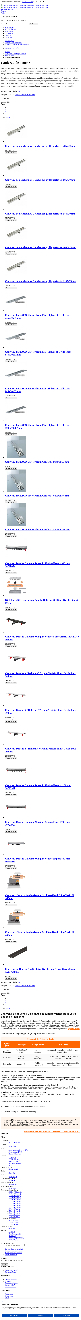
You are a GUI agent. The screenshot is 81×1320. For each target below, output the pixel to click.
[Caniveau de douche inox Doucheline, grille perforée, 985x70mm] (16, 209)
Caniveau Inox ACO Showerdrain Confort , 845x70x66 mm (37, 461)
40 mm (12, 1180)
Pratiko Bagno (15, 1234)
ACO (12, 1232)
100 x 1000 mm (15, 1192)
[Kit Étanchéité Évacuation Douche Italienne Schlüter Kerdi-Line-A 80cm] (16, 595)
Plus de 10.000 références (13, 43)
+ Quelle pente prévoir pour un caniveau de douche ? (24, 1107)
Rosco (12, 1236)
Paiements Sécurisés (11, 48)
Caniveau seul (15, 1152)
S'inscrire (8, 35)
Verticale (13, 1177)
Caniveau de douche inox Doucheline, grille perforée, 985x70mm (40, 213)
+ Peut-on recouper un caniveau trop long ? (20, 1112)
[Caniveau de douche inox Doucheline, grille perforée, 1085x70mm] (16, 243)
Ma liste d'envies (10, 29)
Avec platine (14, 1188)
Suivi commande (10, 1287)
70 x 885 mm (14, 1215)
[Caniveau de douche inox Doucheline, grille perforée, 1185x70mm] (16, 277)
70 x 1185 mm (15, 1209)
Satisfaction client (11, 1255)
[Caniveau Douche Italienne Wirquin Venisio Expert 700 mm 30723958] (16, 817)
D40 (12, 1228)
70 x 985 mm (14, 1217)
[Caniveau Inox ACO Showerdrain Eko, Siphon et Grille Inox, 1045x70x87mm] (16, 421)
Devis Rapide (9, 41)
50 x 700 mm (14, 1205)
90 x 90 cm (14, 1220)
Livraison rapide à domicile (14, 1251)
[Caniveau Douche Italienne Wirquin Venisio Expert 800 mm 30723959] (16, 854)
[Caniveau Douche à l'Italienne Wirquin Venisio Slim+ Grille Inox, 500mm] (16, 705)
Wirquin (13, 1239)
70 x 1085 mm (15, 1207)
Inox (12, 1173)
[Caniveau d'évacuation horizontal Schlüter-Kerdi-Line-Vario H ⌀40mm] (16, 891)
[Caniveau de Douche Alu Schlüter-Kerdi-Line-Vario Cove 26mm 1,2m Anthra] (16, 964)
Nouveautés (9, 1294)
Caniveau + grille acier (18, 1150)
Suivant (7, 117)
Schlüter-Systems (16, 1238)
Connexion (8, 37)
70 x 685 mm (14, 1211)
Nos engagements (11, 1279)
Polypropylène (15, 1163)
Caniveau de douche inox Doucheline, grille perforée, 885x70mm (40, 179)
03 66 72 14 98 (27, 2)
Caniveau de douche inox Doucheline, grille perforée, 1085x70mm (40, 247)
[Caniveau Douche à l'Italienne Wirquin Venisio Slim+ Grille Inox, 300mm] (16, 669)
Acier (12, 1158)
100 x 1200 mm (15, 1194)
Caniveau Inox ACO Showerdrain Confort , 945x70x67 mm (37, 495)
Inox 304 (13, 1161)
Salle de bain (9, 55)
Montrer (3, 102)
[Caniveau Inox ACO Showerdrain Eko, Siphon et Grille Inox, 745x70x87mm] (16, 310)
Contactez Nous (10, 1272)
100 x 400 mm (15, 1196)
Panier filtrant (15, 1154)
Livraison (8, 1281)
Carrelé (12, 1184)
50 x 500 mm (14, 1203)
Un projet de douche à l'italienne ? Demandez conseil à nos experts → (52, 1131)
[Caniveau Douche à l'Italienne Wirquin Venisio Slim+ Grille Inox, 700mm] (16, 744)
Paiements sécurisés (11, 1283)
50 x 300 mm (14, 1201)
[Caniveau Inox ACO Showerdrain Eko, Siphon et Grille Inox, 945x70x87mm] (16, 384)
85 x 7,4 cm (14, 1142)
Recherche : (5, 24)
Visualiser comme (7, 91)
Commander (9, 33)
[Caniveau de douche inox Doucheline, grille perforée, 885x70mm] (16, 175)
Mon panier (9, 31)
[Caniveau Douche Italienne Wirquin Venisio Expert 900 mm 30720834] (16, 559)
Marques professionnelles (13, 1253)
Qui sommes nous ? (11, 1270)
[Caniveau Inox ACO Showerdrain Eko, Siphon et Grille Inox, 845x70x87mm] (16, 347)
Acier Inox (14, 1146)
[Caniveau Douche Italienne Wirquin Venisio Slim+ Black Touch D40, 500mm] (16, 632)
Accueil (7, 52)
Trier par (4, 95)
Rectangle (13, 1169)
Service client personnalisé (14, 1249)
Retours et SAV (10, 1285)
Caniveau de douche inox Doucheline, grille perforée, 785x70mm (40, 146)
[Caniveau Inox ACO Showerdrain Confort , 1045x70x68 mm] (16, 525)
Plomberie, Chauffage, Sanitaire (15, 54)
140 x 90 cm (14, 1224)
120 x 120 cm (15, 1222)
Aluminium (14, 1159)
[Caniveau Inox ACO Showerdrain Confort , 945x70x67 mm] (16, 491)
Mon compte (9, 28)
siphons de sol (74, 1029)
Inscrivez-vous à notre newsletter (12, 1260)
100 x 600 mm (15, 1198)
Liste (19, 91)
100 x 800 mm (15, 1199)
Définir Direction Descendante (25, 95)
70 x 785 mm (14, 1213)
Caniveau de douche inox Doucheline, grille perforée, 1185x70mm (40, 281)
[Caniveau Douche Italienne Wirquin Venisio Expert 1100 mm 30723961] (16, 781)
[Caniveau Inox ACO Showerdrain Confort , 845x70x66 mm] (16, 457)
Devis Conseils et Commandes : (11, 2)
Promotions (9, 1296)
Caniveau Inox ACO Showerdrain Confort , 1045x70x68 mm (37, 529)
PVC (12, 1165)
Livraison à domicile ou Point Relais (17, 44)
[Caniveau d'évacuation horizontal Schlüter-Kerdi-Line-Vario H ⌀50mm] (16, 928)
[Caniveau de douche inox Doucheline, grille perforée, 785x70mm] (16, 141)
